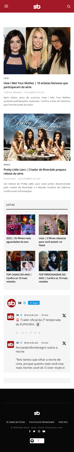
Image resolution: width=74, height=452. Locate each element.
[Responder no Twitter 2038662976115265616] (17, 333)
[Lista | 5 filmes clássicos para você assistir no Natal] (53, 224)
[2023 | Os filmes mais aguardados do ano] (20, 224)
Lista (6, 78)
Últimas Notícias (15, 422)
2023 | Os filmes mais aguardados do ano (18, 240)
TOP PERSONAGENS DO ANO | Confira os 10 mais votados (53, 278)
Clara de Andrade (13, 92)
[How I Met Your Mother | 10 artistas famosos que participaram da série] (37, 50)
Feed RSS (63, 422)
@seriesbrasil (31, 315)
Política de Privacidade (41, 422)
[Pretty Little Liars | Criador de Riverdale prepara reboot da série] (37, 137)
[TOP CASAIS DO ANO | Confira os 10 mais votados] (20, 261)
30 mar (44, 315)
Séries (7, 165)
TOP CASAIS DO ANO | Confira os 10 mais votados (19, 278)
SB (17, 315)
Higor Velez (10, 178)
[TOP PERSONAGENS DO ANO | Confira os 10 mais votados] (53, 261)
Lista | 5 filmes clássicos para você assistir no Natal (52, 242)
